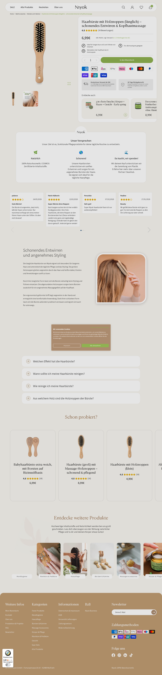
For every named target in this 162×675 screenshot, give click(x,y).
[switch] (8, 664)
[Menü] (12, 650)
